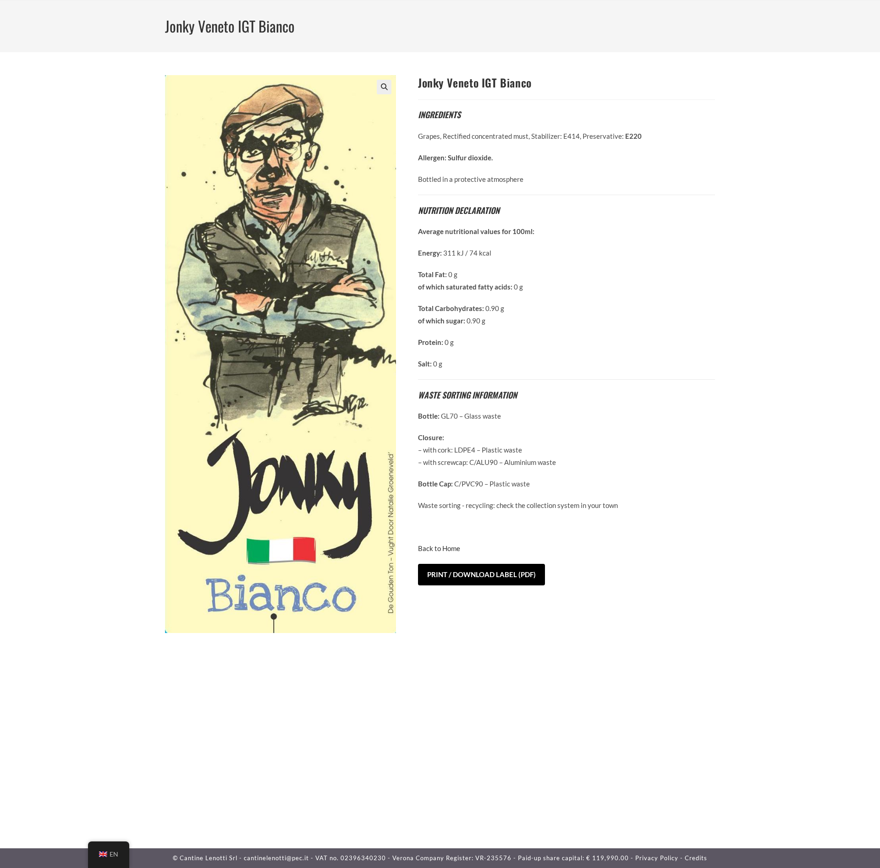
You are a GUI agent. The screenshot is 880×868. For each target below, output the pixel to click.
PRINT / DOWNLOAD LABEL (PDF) (481, 574)
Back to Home (439, 548)
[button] (384, 87)
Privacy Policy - (660, 858)
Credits (696, 858)
